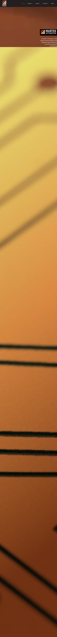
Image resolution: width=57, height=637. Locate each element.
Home (23, 3)
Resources (45, 3)
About (52, 3)
